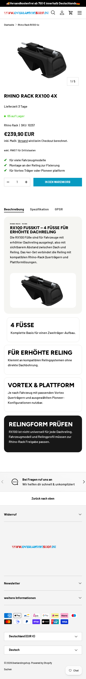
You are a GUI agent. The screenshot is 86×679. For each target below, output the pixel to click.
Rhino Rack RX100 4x (28, 24)
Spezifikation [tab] (39, 209)
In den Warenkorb (57, 182)
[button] (70, 12)
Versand (23, 141)
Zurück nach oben (43, 498)
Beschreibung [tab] (14, 209)
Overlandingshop (21, 662)
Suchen (8, 669)
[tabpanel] (43, 334)
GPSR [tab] (59, 209)
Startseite (9, 24)
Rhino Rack (11, 125)
